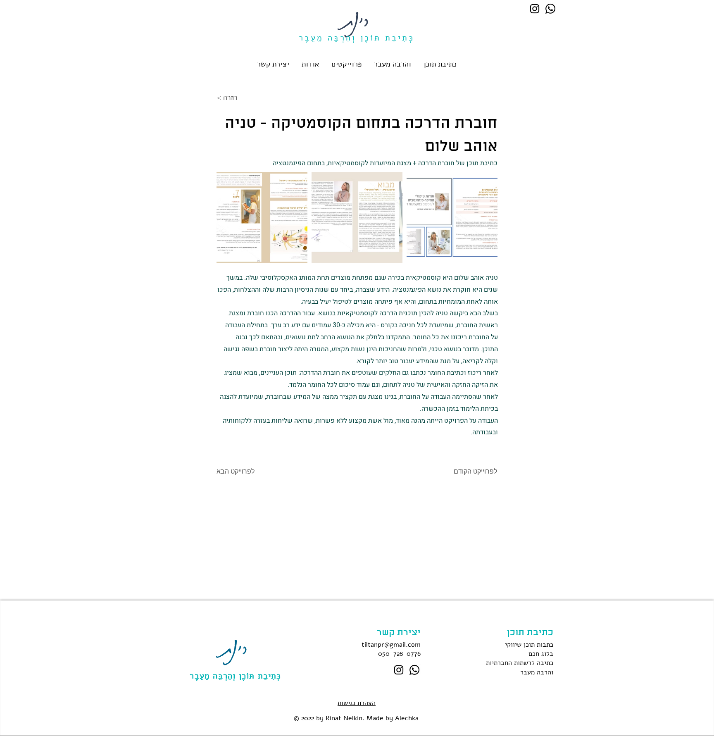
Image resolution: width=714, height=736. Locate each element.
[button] (440, 64)
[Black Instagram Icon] (534, 8)
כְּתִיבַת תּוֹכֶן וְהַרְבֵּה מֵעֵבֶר (235, 675)
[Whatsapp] (550, 8)
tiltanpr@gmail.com (391, 644)
